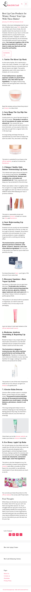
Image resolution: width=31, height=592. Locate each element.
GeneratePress (24, 589)
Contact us (7, 576)
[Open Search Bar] (22, 4)
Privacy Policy (7, 581)
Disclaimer (7, 578)
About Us (6, 573)
